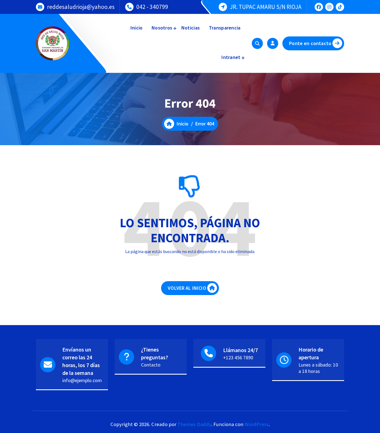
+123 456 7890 (238, 357)
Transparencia (224, 27)
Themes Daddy (194, 424)
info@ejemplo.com (82, 380)
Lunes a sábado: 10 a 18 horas (318, 368)
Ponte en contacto (310, 43)
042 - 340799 (152, 7)
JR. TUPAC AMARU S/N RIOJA (266, 7)
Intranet (230, 57)
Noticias (190, 27)
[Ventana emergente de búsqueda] (257, 43)
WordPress (257, 424)
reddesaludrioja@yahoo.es (81, 7)
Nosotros (161, 27)
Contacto (151, 365)
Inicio (135, 27)
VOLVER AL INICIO (187, 288)
